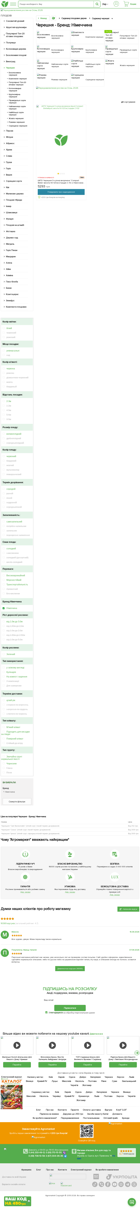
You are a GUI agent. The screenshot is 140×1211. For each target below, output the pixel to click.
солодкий (11, 548)
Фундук (10, 218)
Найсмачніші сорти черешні (17, 107)
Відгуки (108, 1109)
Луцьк (55, 1081)
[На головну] (4, 4)
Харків (61, 1077)
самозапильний (14, 521)
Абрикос (10, 143)
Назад (43, 18)
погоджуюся (56, 1012)
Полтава (92, 1081)
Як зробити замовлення (107, 1169)
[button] (58, 173)
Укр (104, 4)
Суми (114, 1081)
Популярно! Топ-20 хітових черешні (17, 83)
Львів (131, 1077)
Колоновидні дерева (16, 49)
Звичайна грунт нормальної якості (11, 757)
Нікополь (79, 1081)
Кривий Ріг (42, 1081)
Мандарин (11, 256)
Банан (9, 288)
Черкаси (109, 1077)
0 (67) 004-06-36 (54, 1156)
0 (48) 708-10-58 (37, 1156)
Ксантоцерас (12, 294)
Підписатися (70, 1008)
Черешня (10, 67)
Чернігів (74, 1085)
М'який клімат (13, 727)
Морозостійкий (13, 580)
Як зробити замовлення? (45, 1118)
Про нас (50, 1109)
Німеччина (11, 608)
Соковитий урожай (15, 21)
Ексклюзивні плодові (16, 55)
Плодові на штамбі (15, 225)
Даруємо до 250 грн (73, 1114)
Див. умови (25, 892)
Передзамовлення (70, 1118)
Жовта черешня (16, 118)
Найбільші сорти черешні (16, 113)
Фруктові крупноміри (16, 27)
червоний (11, 456)
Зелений (10, 654)
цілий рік (10, 700)
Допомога (117, 1114)
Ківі (7, 187)
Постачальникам (91, 1118)
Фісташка (10, 231)
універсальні (12, 350)
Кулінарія (11, 672)
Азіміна (9, 275)
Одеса (72, 1077)
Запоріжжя (95, 1077)
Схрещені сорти (14, 181)
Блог (38, 1109)
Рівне (103, 1081)
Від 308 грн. (133, 829)
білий (9, 328)
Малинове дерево (15, 193)
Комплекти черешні (18, 78)
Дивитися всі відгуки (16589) (70, 968)
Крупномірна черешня (14, 95)
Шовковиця (11, 212)
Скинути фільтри (17, 801)
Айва (8, 269)
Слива (9, 156)
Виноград (10, 61)
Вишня (9, 174)
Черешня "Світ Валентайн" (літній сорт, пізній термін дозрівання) (30, 826)
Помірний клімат (14, 739)
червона (10, 368)
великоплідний (13, 434)
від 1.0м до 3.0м (14, 621)
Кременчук (84, 1096)
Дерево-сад (12, 237)
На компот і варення (16, 676)
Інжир (8, 206)
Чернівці (56, 1096)
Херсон (120, 1077)
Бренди (125, 1118)
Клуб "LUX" (121, 1109)
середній (10, 489)
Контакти (62, 1109)
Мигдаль (10, 244)
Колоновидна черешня (15, 89)
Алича (9, 262)
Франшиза (26, 1169)
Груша (9, 162)
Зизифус (10, 300)
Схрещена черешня (18, 126)
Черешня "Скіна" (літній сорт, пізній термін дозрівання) (25, 829)
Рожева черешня (17, 122)
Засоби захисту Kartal (97, 1114)
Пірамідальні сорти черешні (17, 101)
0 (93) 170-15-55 (54, 1152)
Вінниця (29, 1081)
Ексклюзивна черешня (15, 73)
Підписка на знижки (49, 1114)
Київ (51, 1077)
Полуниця (11, 42)
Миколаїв (66, 1081)
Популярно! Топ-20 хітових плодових (15, 35)
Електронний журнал (81, 1169)
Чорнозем (11, 763)
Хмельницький (129, 1081)
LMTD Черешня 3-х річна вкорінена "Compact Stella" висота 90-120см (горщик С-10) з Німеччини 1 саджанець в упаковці (61, 181)
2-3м (8, 401)
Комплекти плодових (16, 306)
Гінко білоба (12, 281)
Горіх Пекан (11, 250)
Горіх (8, 168)
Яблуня (9, 137)
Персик (9, 130)
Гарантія (75, 1109)
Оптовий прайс (110, 1118)
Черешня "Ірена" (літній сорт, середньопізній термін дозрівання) (30, 833)
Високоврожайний (15, 575)
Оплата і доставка (92, 1109)
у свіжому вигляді (15, 667)
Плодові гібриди (14, 200)
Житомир (86, 1085)
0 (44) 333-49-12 (37, 1152)
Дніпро (82, 1077)
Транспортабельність (17, 584)
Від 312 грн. (133, 826)
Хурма (9, 149)
